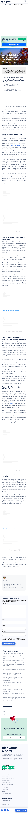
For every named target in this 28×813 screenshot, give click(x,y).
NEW (4, 711)
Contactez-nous (6, 800)
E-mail (4, 625)
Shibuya (11, 403)
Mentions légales (6, 804)
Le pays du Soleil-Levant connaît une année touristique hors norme (12, 57)
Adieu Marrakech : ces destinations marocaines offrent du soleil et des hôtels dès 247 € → (14, 669)
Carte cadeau (5, 776)
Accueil (6, 4)
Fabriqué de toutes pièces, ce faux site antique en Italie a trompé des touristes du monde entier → (13, 684)
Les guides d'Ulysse (6, 793)
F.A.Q (3, 795)
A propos (4, 791)
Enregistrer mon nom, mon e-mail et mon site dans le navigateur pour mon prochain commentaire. (14, 639)
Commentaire (5, 603)
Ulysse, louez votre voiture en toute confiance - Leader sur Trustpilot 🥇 (9, 39)
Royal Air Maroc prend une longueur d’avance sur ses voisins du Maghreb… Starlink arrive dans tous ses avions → (14, 699)
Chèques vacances (6, 780)
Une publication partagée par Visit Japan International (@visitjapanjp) (14, 230)
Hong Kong (13, 175)
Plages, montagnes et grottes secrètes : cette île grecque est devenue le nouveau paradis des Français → (14, 664)
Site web (4, 631)
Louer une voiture (6, 782)
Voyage (10, 4)
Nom (3, 619)
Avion (4, 709)
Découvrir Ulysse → (21, 810)
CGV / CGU (4, 802)
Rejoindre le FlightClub (7, 784)
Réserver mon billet (14, 44)
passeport (11, 362)
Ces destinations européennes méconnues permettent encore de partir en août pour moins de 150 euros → (13, 655)
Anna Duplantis (7, 580)
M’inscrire (22, 737)
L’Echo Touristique (15, 145)
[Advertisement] (14, 20)
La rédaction (5, 789)
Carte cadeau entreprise (8, 778)
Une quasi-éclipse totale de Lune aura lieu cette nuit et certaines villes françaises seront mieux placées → (13, 679)
